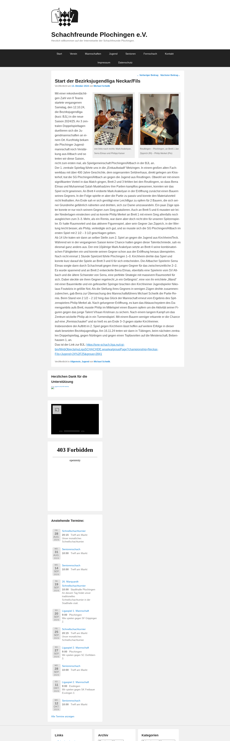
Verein (73, 53)
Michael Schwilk (102, 86)
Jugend (113, 53)
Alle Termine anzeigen (62, 716)
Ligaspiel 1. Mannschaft (75, 610)
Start (59, 53)
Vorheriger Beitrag (147, 75)
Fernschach (150, 53)
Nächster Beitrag (170, 75)
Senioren (130, 53)
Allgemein (75, 361)
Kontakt (169, 53)
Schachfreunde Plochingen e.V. (99, 34)
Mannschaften (93, 53)
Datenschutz (125, 62)
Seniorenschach (71, 549)
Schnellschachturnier (74, 530)
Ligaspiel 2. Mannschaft (75, 647)
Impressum (104, 62)
